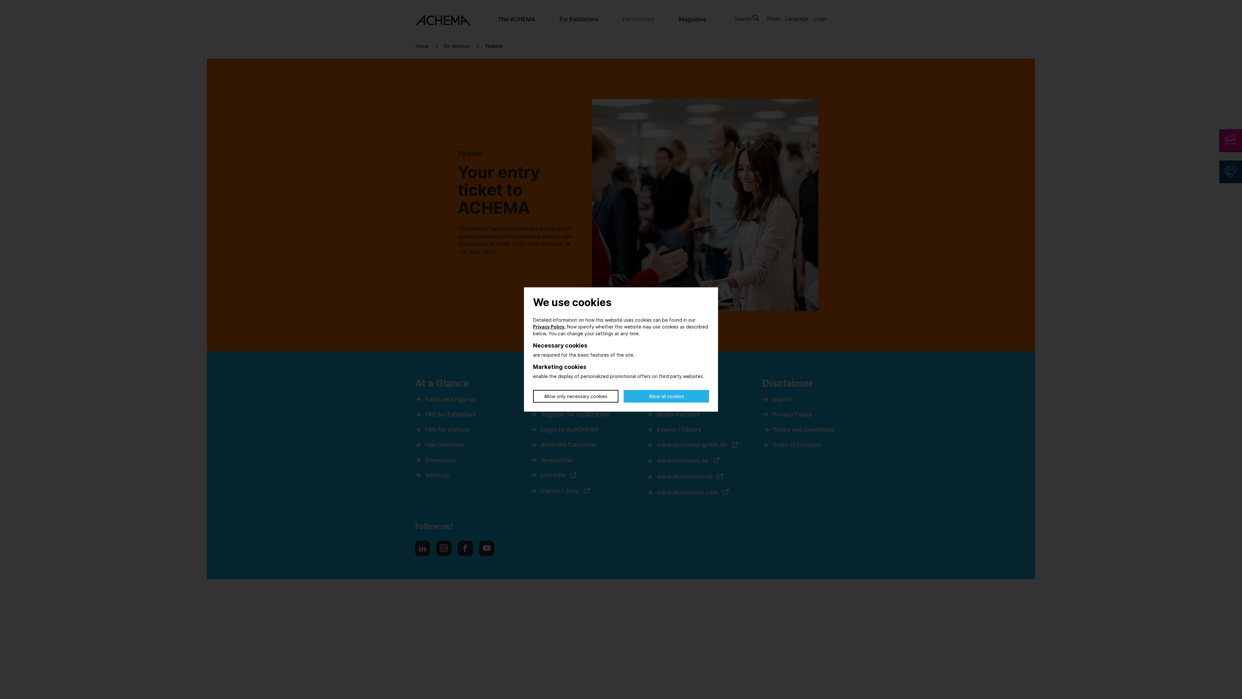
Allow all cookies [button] (666, 396)
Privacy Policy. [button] (549, 326)
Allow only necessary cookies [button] (575, 396)
